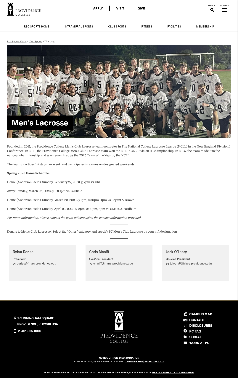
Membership (205, 26)
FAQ (195, 331)
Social (195, 337)
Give (141, 8)
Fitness (146, 26)
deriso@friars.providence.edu (36, 263)
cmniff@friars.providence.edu (113, 263)
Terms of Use (134, 361)
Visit (120, 8)
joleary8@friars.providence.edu (191, 263)
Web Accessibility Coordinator (173, 372)
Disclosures (200, 325)
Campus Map (200, 314)
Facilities (174, 26)
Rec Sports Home (36, 26)
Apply (98, 8)
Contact (197, 320)
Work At (199, 343)
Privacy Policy (154, 361)
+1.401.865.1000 (29, 331)
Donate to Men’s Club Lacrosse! (29, 231)
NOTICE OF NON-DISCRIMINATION (119, 357)
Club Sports (117, 26)
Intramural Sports (79, 26)
